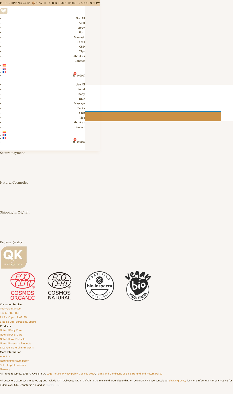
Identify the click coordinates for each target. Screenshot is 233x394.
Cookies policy (87, 373)
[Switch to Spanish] (44, 65)
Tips (82, 51)
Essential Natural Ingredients (17, 347)
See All (80, 18)
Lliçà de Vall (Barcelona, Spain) (18, 321)
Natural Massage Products (15, 343)
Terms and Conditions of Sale (113, 373)
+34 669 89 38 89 (10, 313)
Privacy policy (70, 373)
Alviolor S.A (52, 385)
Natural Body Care (11, 330)
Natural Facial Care (11, 334)
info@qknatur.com (10, 308)
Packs (81, 42)
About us (79, 56)
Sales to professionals (13, 365)
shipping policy (177, 380)
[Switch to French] (44, 72)
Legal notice (53, 373)
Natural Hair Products (12, 339)
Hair (82, 32)
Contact (80, 60)
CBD (82, 46)
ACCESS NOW (90, 3)
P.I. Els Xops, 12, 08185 (13, 317)
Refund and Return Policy (147, 373)
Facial (81, 23)
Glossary (5, 369)
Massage (79, 37)
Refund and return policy (14, 360)
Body (81, 27)
